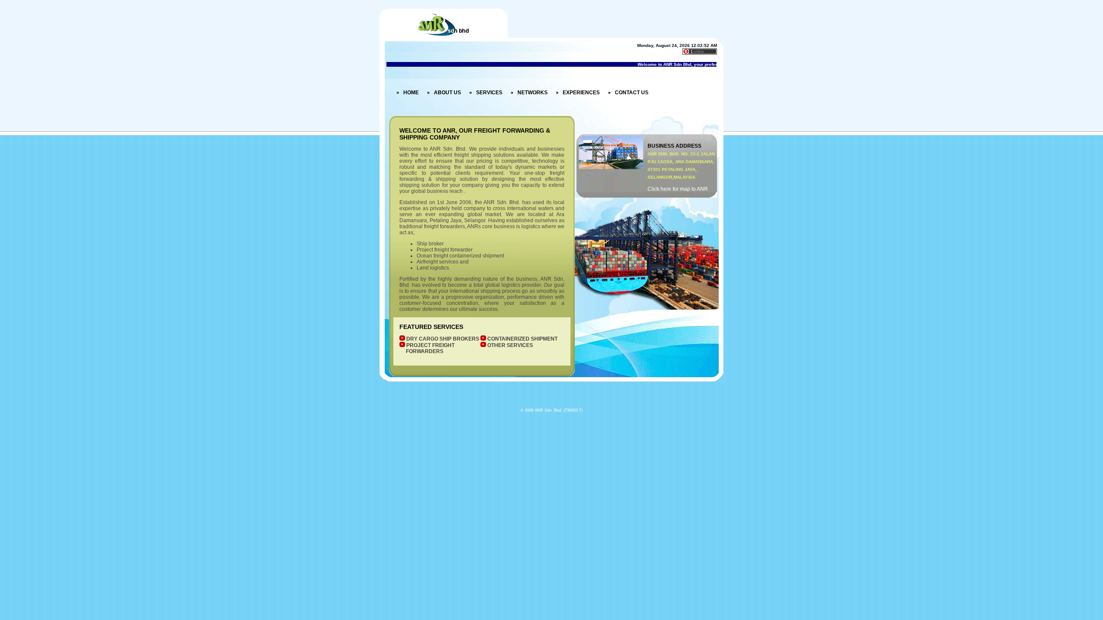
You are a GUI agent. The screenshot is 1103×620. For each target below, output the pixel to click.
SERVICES (489, 93)
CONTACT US (631, 93)
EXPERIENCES (581, 93)
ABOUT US (447, 93)
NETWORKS (532, 93)
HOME (411, 93)
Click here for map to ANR (678, 189)
